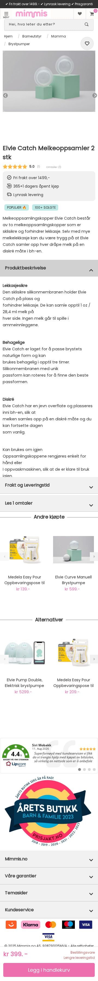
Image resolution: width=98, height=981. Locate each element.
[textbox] (44, 24)
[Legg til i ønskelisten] (87, 43)
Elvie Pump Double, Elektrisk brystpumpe (24, 682)
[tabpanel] (49, 81)
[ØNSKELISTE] (80, 13)
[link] (49, 755)
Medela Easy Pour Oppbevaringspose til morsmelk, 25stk (24, 580)
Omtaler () (53, 167)
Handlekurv (92, 13)
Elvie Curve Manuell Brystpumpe (73, 580)
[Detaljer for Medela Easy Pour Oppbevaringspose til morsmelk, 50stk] (73, 652)
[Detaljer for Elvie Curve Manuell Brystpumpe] (73, 549)
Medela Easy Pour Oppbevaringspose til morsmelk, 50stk (73, 683)
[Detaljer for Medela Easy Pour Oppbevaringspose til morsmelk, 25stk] (24, 549)
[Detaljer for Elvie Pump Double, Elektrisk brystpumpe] (24, 652)
